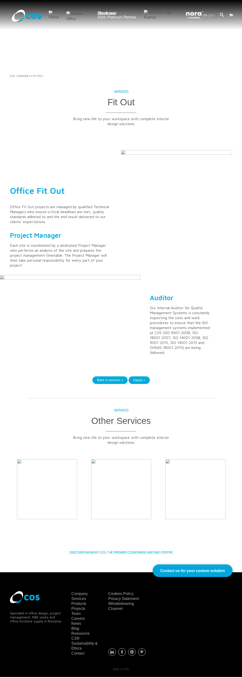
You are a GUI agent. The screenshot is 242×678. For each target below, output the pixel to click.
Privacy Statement (123, 599)
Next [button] (237, 494)
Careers (78, 618)
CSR (75, 638)
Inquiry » (139, 380)
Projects (78, 609)
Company (79, 594)
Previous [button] (5, 494)
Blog (75, 628)
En (205, 15)
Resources (80, 633)
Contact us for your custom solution (192, 571)
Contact (77, 653)
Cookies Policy (121, 594)
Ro (212, 15)
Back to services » (110, 380)
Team (76, 614)
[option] (47, 489)
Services (24, 75)
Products (78, 604)
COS (12, 75)
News (76, 623)
